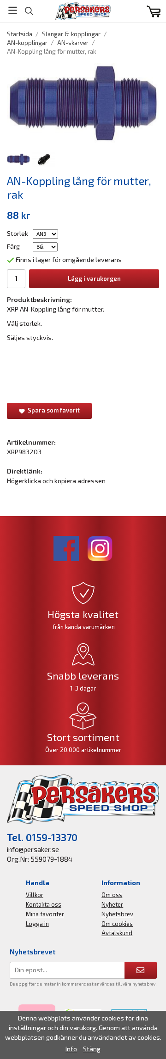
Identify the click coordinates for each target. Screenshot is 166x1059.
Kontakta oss (43, 904)
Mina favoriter (45, 914)
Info (71, 1049)
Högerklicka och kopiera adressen (56, 481)
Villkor (34, 894)
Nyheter (112, 904)
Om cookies (117, 923)
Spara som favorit (52, 410)
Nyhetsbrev (117, 914)
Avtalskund (116, 932)
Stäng (92, 1049)
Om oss (111, 894)
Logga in (37, 923)
